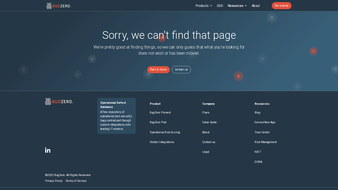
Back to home (158, 69)
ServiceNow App (265, 122)
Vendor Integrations (162, 142)
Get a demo (282, 5)
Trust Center (262, 132)
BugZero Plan (158, 122)
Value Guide (209, 122)
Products (202, 5)
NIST (258, 152)
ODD (220, 5)
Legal (205, 152)
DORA (258, 162)
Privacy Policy (54, 181)
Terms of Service (76, 181)
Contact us (181, 69)
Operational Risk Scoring (165, 132)
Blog (257, 112)
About (256, 5)
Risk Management (266, 142)
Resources (235, 5)
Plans (205, 112)
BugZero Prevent (160, 112)
